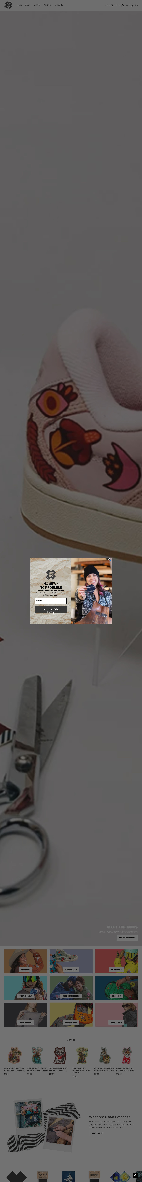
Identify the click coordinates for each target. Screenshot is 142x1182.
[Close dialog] (110, 560)
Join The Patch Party (50, 610)
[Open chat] (135, 1175)
